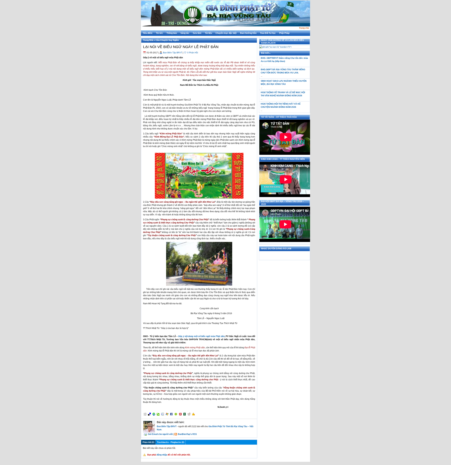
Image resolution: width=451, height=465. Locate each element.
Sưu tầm (197, 33)
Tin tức (159, 33)
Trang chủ (304, 28)
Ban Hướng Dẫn (248, 33)
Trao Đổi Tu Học (268, 33)
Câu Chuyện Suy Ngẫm (167, 40)
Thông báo (171, 33)
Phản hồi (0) (148, 442)
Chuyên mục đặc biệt (226, 33)
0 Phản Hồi (192, 52)
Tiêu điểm (147, 33)
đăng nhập (162, 455)
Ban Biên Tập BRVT (172, 52)
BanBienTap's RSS (187, 434)
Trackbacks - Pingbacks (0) (170, 442)
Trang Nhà (148, 40)
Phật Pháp (284, 33)
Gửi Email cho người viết (160, 434)
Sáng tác (184, 33)
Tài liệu (208, 33)
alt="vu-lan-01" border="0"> (279, 47)
